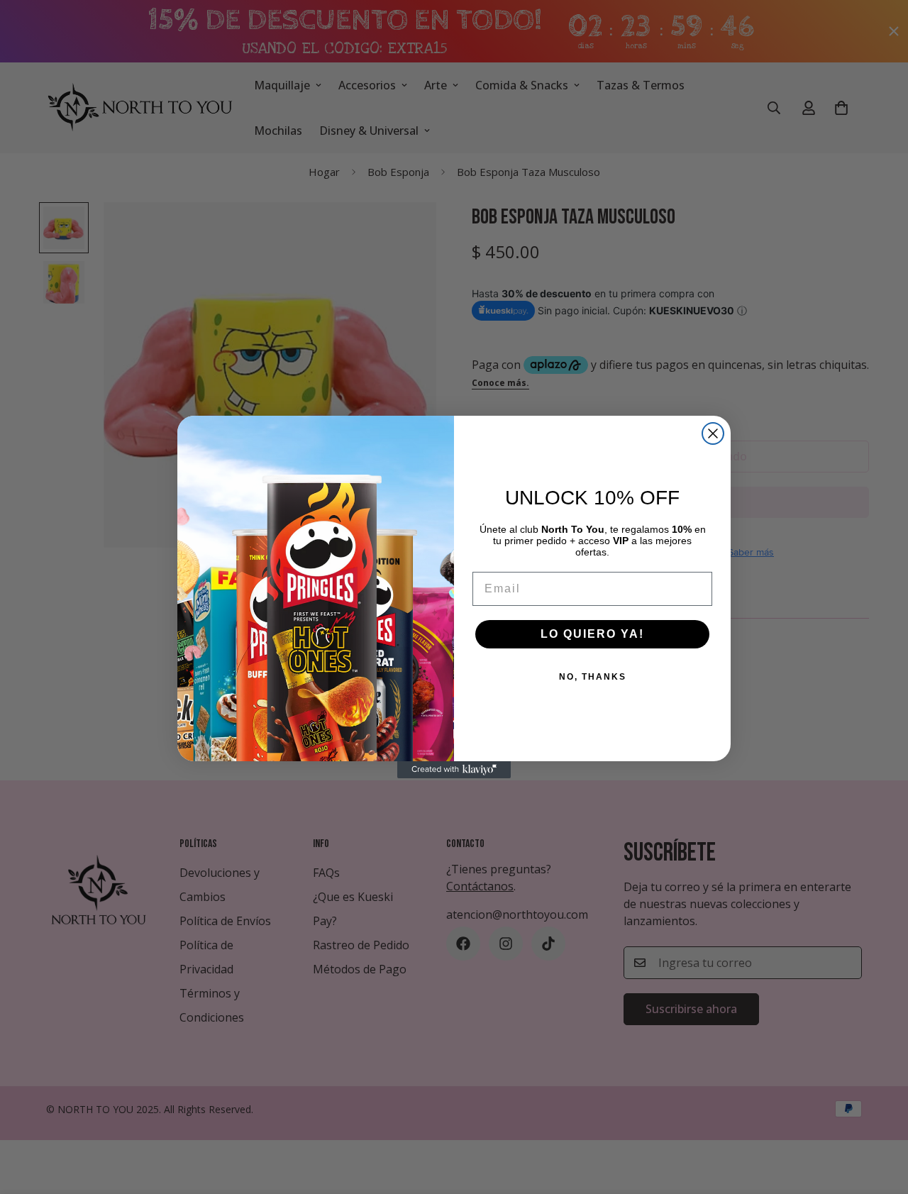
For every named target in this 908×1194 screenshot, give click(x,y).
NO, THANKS (592, 677)
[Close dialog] (713, 433)
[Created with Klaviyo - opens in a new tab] (454, 769)
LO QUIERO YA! (592, 634)
